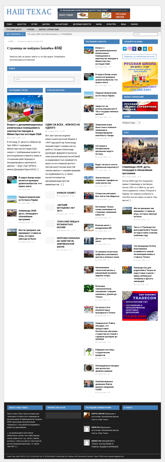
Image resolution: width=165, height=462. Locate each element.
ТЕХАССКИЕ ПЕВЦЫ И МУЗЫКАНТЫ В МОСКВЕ (68, 224)
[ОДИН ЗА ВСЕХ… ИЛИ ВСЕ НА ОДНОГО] (63, 108)
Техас (9, 24)
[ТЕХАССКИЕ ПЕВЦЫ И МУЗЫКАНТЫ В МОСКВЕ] (50, 223)
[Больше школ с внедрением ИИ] (89, 227)
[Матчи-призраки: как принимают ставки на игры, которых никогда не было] (12, 232)
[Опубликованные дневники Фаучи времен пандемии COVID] (89, 383)
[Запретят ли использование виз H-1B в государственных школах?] (89, 108)
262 (63, 131)
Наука (99, 24)
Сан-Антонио (61, 24)
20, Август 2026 (25, 222)
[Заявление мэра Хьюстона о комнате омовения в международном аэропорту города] (89, 127)
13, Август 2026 (102, 186)
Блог (126, 132)
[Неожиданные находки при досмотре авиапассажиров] (89, 368)
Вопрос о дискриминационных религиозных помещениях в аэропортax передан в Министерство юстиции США (106, 56)
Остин (34, 24)
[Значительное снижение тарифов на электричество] (89, 180)
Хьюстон (21, 24)
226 (73, 196)
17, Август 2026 (102, 170)
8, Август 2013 (63, 214)
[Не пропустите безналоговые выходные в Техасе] (89, 309)
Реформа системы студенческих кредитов (104, 352)
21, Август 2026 (25, 189)
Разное (134, 24)
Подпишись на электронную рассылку (139, 56)
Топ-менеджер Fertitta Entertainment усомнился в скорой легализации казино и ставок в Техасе (145, 251)
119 (71, 250)
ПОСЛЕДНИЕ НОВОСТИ (96, 42)
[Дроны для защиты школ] (89, 240)
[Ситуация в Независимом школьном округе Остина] (89, 148)
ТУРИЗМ (30, 29)
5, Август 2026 (101, 315)
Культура (111, 24)
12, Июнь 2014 (52, 131)
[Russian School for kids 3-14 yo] (140, 77)
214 (72, 214)
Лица (123, 24)
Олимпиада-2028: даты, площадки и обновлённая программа (137, 170)
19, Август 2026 (102, 117)
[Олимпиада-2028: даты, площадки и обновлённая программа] (12, 213)
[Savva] (87, 430)
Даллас (46, 24)
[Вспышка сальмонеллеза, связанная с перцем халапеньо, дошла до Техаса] (89, 288)
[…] (62, 184)
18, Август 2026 (102, 138)
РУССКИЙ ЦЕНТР (14, 29)
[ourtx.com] (87, 417)
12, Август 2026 (102, 199)
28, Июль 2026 (101, 358)
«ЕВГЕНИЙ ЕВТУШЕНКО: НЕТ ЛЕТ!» (66, 208)
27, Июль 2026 (101, 374)
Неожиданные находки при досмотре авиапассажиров (107, 368)
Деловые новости (82, 24)
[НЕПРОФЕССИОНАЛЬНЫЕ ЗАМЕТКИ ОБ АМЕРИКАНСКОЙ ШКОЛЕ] (50, 240)
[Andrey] (87, 444)
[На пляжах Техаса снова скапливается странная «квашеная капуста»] (89, 209)
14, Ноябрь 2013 (64, 196)
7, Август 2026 (101, 244)
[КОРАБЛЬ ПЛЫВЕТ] (50, 195)
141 (74, 230)
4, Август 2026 (101, 342)
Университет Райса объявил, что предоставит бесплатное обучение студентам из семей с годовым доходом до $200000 (106, 331)
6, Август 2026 (101, 260)
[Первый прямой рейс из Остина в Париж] (12, 199)
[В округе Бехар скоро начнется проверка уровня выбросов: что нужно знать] (12, 179)
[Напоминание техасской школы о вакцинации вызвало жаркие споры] (89, 269)
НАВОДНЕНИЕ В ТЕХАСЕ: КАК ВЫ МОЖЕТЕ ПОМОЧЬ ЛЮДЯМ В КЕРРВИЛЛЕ (104, 444)
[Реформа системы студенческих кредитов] (89, 352)
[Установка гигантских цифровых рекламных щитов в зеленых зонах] (89, 254)
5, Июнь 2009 (63, 250)
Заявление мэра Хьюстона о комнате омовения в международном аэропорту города (105, 130)
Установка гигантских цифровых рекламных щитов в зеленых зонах (107, 254)
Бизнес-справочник (49, 29)
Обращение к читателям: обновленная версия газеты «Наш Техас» (105, 417)
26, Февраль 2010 (64, 230)
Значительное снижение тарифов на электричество (106, 180)
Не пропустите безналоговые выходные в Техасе (105, 310)
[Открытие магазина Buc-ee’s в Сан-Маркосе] (89, 195)
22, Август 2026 (15, 138)
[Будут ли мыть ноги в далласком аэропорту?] (89, 166)
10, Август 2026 (102, 231)
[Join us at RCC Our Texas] (94, 13)
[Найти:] (146, 34)
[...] (37, 169)
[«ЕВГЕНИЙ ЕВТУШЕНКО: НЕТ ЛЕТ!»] (50, 207)
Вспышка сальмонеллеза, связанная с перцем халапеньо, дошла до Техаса (106, 291)
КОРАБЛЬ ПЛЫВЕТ (66, 193)
